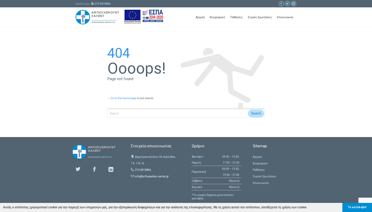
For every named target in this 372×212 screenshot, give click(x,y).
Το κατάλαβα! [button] (357, 207)
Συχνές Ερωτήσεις (264, 176)
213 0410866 (143, 169)
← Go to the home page (121, 98)
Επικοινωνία (261, 183)
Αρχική (257, 156)
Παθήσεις (259, 169)
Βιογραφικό (260, 163)
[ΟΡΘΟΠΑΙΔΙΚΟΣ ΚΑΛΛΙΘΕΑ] (97, 17)
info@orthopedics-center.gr (152, 176)
